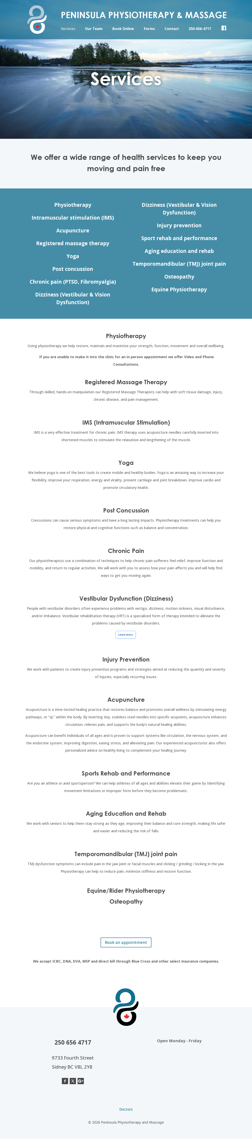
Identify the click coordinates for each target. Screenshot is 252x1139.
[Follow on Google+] (81, 1081)
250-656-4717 (200, 29)
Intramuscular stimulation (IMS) (73, 217)
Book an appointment (126, 942)
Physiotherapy (72, 204)
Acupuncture (72, 230)
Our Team (94, 29)
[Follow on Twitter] (73, 1081)
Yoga (73, 256)
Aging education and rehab (179, 250)
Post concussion (72, 268)
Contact (172, 29)
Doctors (126, 1109)
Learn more (125, 634)
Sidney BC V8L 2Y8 (72, 1067)
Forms (149, 29)
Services (68, 29)
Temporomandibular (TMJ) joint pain (179, 263)
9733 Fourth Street (73, 1057)
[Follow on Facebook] (65, 1081)
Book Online (123, 29)
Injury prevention (179, 225)
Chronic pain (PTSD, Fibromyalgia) (73, 281)
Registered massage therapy (72, 243)
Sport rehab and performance (179, 238)
